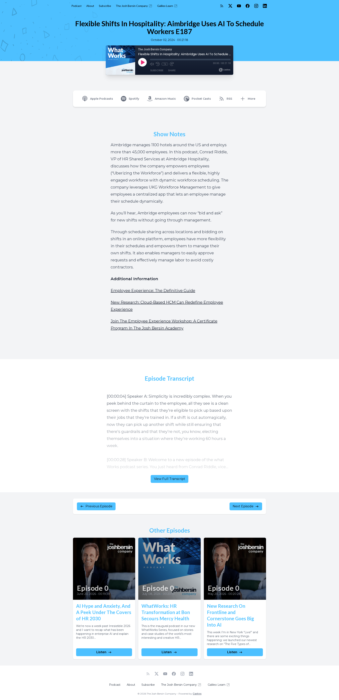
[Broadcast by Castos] (224, 70)
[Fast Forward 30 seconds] (172, 64)
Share (172, 70)
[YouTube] (238, 5)
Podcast (76, 5)
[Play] (142, 62)
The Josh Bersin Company (132, 5)
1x (165, 64)
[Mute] (152, 64)
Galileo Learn (165, 5)
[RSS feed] (221, 5)
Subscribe (105, 5)
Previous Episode (99, 506)
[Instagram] (256, 5)
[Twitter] (230, 5)
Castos (197, 693)
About (90, 5)
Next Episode (243, 506)
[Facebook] (247, 5)
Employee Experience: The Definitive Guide (153, 290)
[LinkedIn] (264, 5)
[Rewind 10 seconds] (158, 64)
